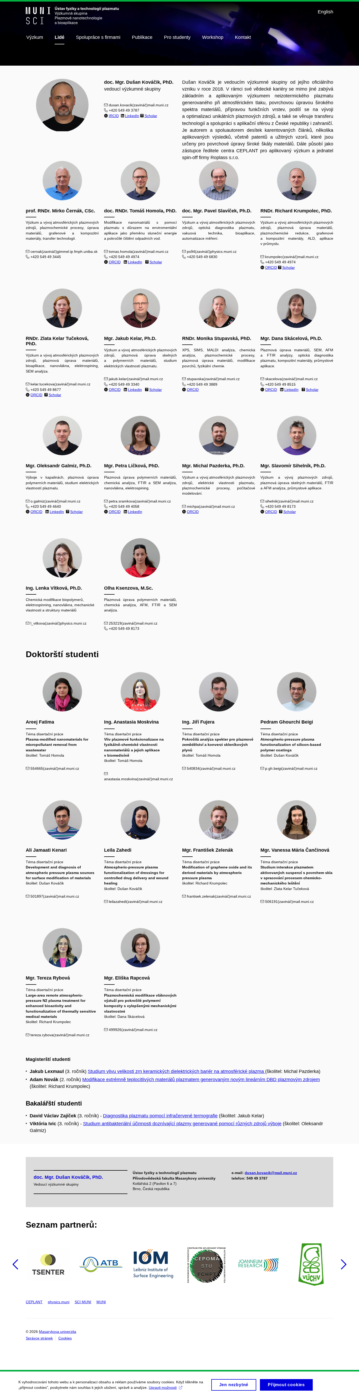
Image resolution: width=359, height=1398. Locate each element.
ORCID (115, 262)
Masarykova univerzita (57, 1331)
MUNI (101, 1302)
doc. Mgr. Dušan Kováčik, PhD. (68, 1177)
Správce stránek (39, 1338)
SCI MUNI (83, 1302)
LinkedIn (132, 116)
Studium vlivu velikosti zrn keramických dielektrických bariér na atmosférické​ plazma (176, 1071)
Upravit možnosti (163, 1387)
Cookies (65, 1338)
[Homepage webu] (72, 15)
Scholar (151, 116)
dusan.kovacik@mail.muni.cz (271, 1173)
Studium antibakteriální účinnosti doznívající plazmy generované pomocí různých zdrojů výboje (182, 1123)
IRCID (114, 116)
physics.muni (58, 1302)
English (325, 11)
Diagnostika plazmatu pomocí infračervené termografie (160, 1115)
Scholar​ (155, 390)
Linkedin (135, 390)
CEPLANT (34, 1302)
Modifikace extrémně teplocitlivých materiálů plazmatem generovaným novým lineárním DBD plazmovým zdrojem (201, 1079)
